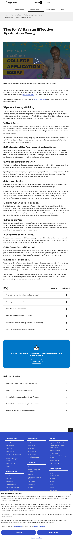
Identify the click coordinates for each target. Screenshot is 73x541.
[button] (63, 8)
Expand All (54, 288)
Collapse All (66, 288)
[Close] (70, 494)
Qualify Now (36, 361)
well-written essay (28, 95)
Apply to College (16, 15)
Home (6, 15)
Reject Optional (54, 532)
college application (40, 99)
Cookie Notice (17, 526)
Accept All (18, 532)
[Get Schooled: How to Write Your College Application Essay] (36, 60)
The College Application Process (33, 15)
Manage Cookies (36, 538)
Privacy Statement (39, 526)
